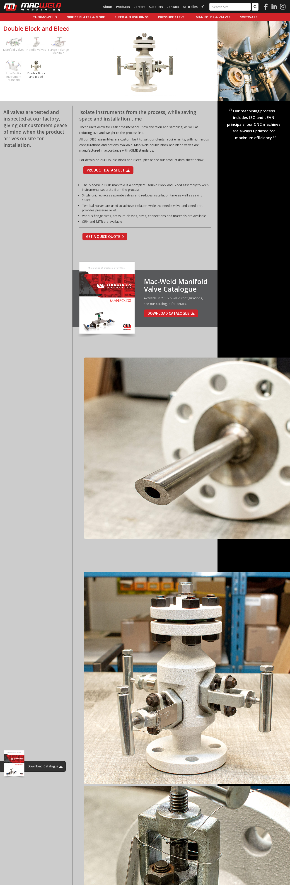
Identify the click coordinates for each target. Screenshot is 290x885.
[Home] (32, 6)
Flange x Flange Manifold (58, 51)
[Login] (202, 6)
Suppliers (156, 7)
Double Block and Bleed (36, 74)
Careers (139, 7)
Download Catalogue (42, 766)
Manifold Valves (13, 50)
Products (123, 7)
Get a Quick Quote (103, 236)
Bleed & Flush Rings (131, 17)
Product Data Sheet (106, 170)
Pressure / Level (172, 17)
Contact (173, 7)
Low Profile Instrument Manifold (13, 76)
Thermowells (45, 17)
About (107, 7)
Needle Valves (36, 50)
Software (248, 17)
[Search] (255, 7)
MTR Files (190, 7)
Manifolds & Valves (213, 17)
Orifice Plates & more (86, 17)
